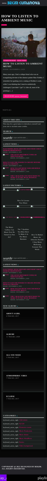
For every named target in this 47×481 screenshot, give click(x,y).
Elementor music (10, 60)
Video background (26, 446)
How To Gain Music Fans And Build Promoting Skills (25, 169)
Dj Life (21, 423)
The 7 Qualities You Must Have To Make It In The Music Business (25, 176)
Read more (16, 96)
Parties (21, 442)
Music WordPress (25, 438)
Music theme (21, 60)
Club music (23, 420)
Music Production (25, 431)
